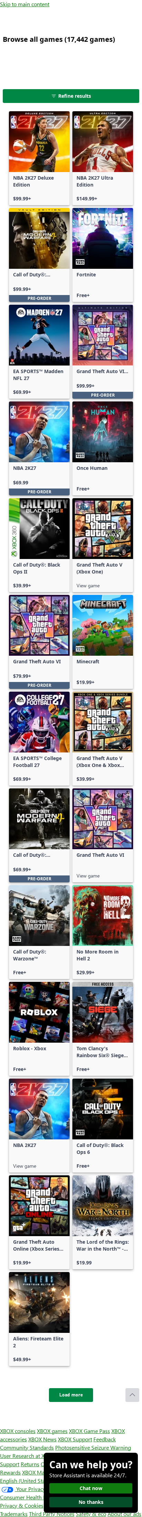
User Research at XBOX (28, 1455)
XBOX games (52, 1430)
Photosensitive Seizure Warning (93, 1447)
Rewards (10, 1472)
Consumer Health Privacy (30, 1497)
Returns (30, 1464)
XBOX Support (75, 1439)
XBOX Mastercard (43, 1472)
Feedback (104, 1439)
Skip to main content (24, 4)
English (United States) (27, 1480)
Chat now (91, 1488)
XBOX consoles (18, 1430)
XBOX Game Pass (89, 1430)
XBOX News (42, 1439)
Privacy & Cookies (21, 1505)
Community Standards (27, 1447)
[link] (39, 158)
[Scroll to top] (132, 1395)
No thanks (91, 1502)
